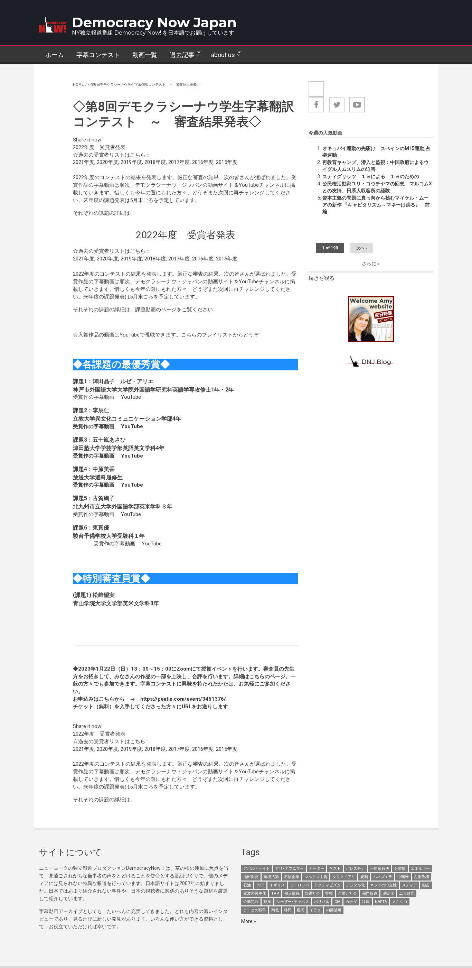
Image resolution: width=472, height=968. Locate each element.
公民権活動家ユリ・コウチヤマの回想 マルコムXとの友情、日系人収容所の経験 (377, 187)
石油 (247, 885)
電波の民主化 (254, 893)
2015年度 (226, 162)
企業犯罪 (250, 902)
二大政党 (406, 893)
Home (78, 84)
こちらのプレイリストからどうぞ (220, 335)
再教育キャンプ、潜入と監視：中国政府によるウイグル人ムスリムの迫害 (375, 165)
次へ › (361, 248)
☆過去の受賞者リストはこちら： (112, 251)
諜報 (366, 902)
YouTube (131, 397)
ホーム (54, 54)
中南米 (403, 877)
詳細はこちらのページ (259, 676)
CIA (337, 902)
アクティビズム (327, 885)
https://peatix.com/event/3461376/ (183, 699)
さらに (369, 263)
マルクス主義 (315, 877)
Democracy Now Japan (154, 22)
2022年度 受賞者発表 (185, 235)
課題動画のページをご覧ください (174, 309)
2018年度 (155, 162)
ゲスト (335, 868)
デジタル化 (355, 885)
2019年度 (131, 162)
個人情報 (292, 893)
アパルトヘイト (256, 868)
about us (220, 55)
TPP (275, 893)
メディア (409, 885)
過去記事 (179, 55)
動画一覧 (144, 54)
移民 (288, 910)
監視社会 (312, 893)
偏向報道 (369, 893)
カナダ (351, 902)
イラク (315, 910)
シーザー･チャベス (292, 902)
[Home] (53, 25)
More (247, 921)
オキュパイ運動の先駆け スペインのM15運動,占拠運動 (376, 152)
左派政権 (421, 877)
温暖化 (388, 893)
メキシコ (399, 902)
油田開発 (250, 877)
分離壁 (400, 868)
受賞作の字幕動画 (93, 397)
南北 (275, 910)
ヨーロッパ (299, 885)
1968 (260, 885)
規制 (364, 877)
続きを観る (321, 278)
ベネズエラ (382, 877)
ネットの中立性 (383, 885)
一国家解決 (379, 868)
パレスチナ (355, 868)
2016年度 (203, 162)
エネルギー (420, 868)
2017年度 (179, 162)
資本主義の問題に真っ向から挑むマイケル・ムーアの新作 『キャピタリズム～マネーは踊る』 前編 (376, 204)
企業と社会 (347, 893)
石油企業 (291, 877)
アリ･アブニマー (289, 868)
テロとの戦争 (254, 910)
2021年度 (83, 162)
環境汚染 (271, 877)
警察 (329, 893)
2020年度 (107, 162)
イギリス (277, 885)
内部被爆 (333, 910)
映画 (267, 902)
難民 (300, 910)
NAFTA (381, 902)
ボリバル (321, 902)
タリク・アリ (343, 877)
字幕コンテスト (98, 54)
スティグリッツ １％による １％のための (370, 176)
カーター (316, 868)
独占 (426, 885)
